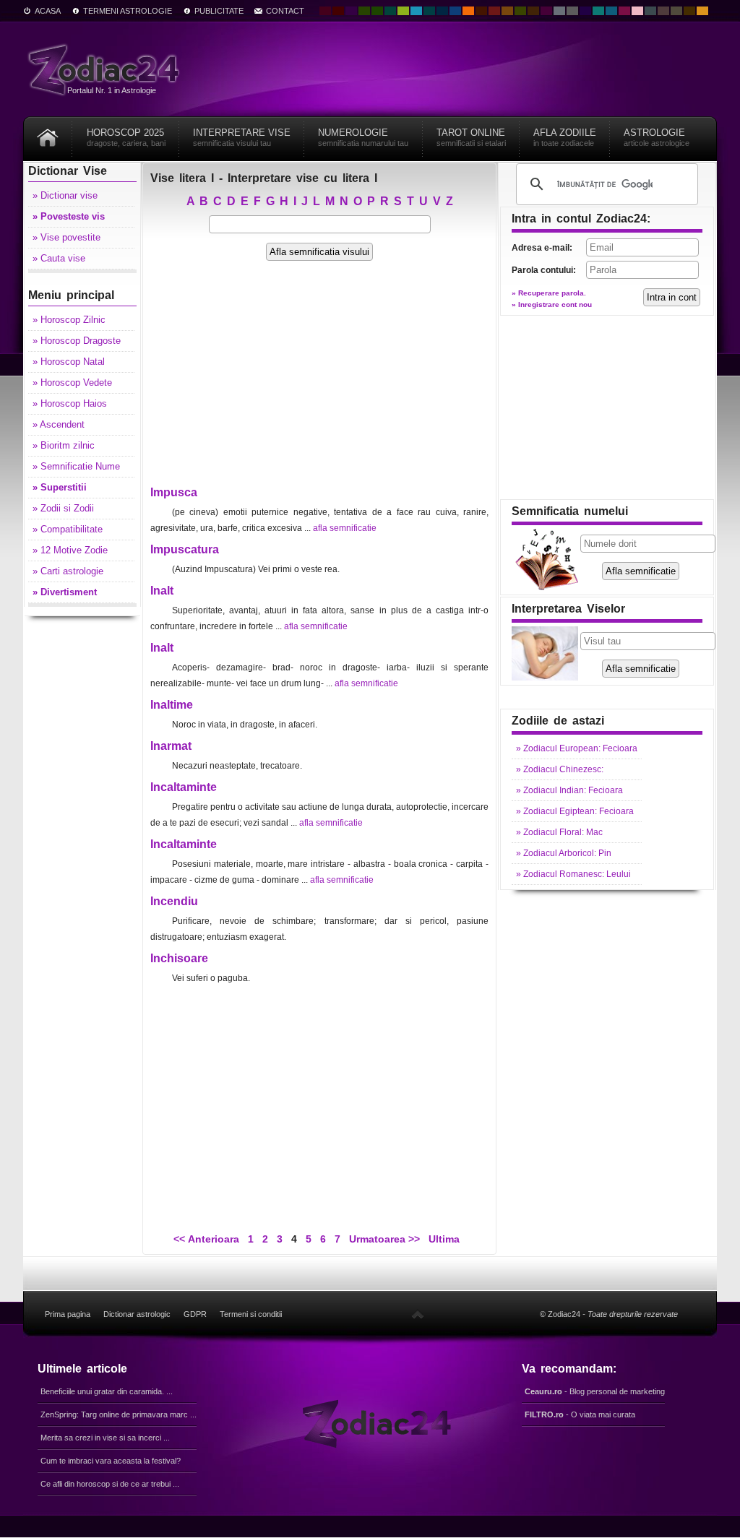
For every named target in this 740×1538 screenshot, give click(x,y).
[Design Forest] (520, 11)
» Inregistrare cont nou (552, 304)
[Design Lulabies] (637, 11)
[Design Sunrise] (702, 11)
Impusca (173, 492)
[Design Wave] (598, 11)
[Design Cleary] (611, 11)
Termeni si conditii (251, 1314)
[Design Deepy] (455, 11)
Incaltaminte (183, 787)
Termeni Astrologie (127, 11)
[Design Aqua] (416, 11)
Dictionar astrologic (137, 1314)
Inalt (161, 590)
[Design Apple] (403, 11)
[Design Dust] (676, 11)
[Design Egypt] (663, 11)
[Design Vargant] (494, 11)
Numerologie (363, 137)
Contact (285, 11)
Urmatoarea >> (384, 1239)
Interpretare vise (242, 137)
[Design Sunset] (507, 11)
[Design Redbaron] (338, 11)
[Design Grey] (572, 11)
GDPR (195, 1314)
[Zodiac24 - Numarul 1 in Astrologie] (106, 69)
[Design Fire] (468, 11)
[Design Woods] (377, 11)
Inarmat (171, 746)
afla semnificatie (345, 528)
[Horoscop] (48, 132)
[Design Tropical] (429, 11)
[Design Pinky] (624, 11)
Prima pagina (67, 1314)
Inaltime (171, 705)
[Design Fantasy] (546, 11)
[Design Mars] (481, 11)
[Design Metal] (559, 11)
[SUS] (418, 1314)
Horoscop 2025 (126, 137)
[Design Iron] (650, 11)
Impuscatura (184, 549)
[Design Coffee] (533, 11)
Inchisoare (179, 958)
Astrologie (656, 137)
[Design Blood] (325, 11)
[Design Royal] (442, 11)
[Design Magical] (351, 11)
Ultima (443, 1239)
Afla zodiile (564, 137)
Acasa (48, 11)
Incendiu (174, 901)
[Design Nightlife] (585, 11)
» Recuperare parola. (549, 293)
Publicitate (219, 11)
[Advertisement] (319, 380)
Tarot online (471, 137)
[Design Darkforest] (364, 11)
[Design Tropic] (390, 11)
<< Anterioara (206, 1239)
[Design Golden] (689, 11)
